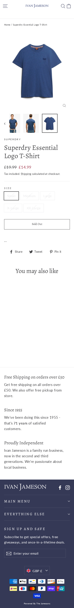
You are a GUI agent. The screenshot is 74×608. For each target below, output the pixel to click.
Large (47, 196)
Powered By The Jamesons (37, 603)
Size (8, 188)
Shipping (26, 173)
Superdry (12, 139)
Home (7, 24)
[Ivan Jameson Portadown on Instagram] (67, 487)
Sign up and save (24, 528)
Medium (29, 196)
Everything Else (24, 514)
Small (11, 196)
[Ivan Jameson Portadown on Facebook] (60, 487)
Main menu (17, 501)
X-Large (13, 208)
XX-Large (33, 208)
